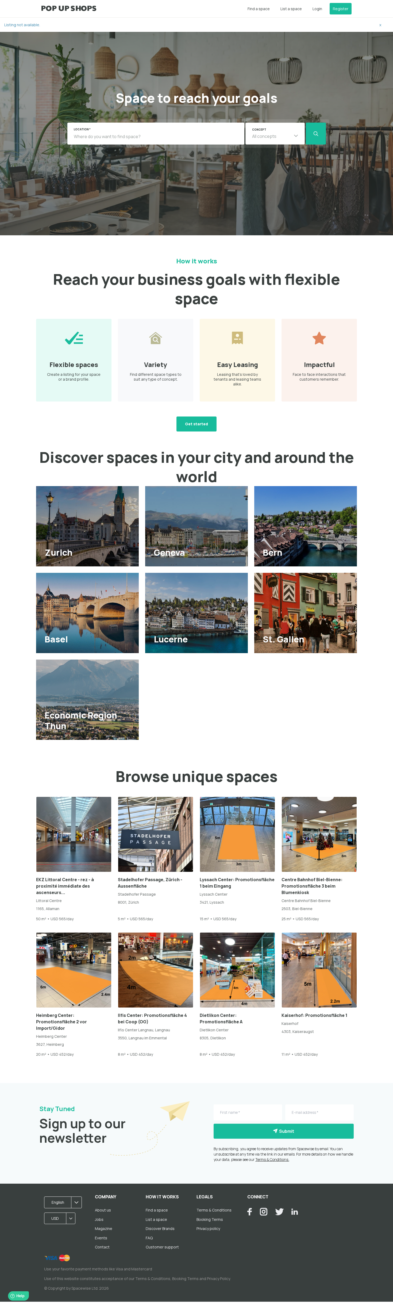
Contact (102, 1247)
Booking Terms (209, 1219)
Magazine (103, 1228)
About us (103, 1210)
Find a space (259, 8)
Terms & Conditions (214, 1210)
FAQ (149, 1237)
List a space (291, 8)
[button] (275, 133)
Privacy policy (208, 1228)
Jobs (99, 1219)
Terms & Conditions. (272, 1159)
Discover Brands (160, 1228)
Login (317, 8)
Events (101, 1237)
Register (340, 8)
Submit (286, 1131)
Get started (196, 423)
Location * (82, 129)
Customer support (162, 1247)
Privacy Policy (218, 1278)
